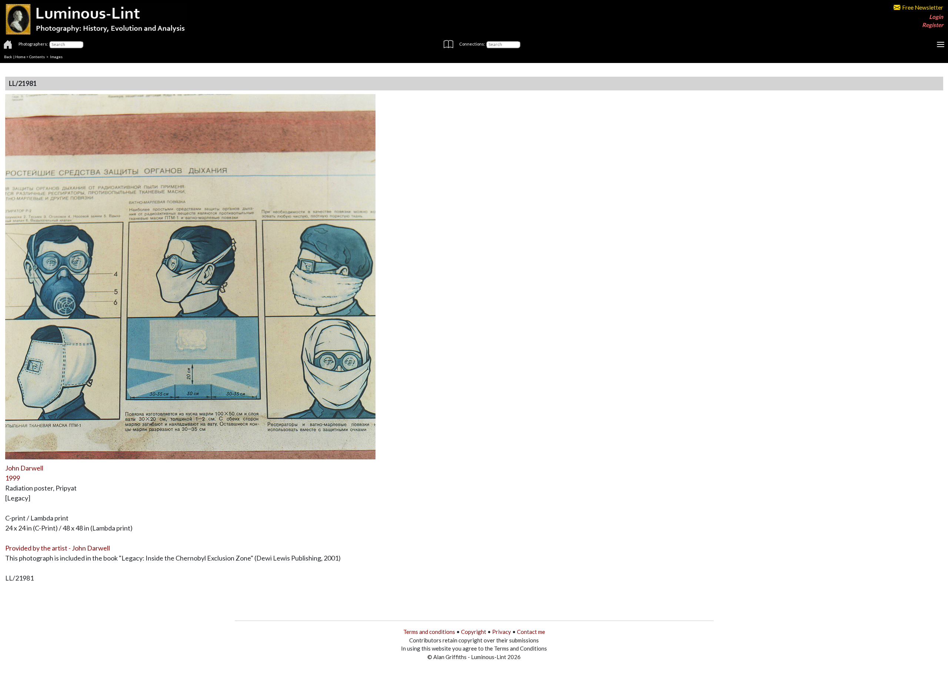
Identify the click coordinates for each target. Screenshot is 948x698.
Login (936, 16)
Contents (37, 56)
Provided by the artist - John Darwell (57, 548)
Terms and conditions (429, 631)
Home (20, 56)
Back (8, 56)
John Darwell (24, 468)
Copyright (473, 631)
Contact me (531, 631)
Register (932, 24)
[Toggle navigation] (940, 44)
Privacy (501, 631)
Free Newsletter (922, 7)
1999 (12, 478)
